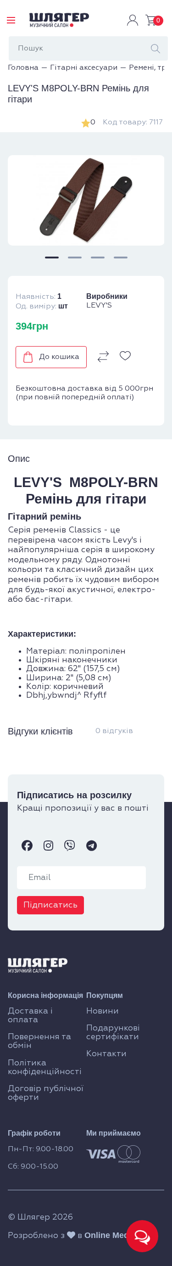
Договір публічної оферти (45, 1093)
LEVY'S (99, 305)
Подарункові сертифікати (113, 1032)
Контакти (106, 1054)
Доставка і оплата (30, 1015)
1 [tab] (52, 257)
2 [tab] (75, 257)
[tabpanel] (86, 200)
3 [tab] (98, 257)
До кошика (59, 357)
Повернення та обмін (39, 1041)
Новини (102, 1011)
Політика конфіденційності (45, 1067)
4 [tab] (121, 257)
